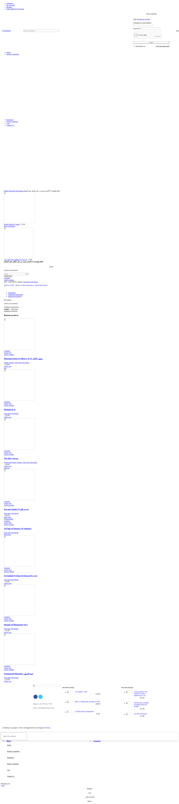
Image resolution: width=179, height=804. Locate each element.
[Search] (116, 31)
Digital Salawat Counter (12, 224)
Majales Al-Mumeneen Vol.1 (16, 625)
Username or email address (142, 23)
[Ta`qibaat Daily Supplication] (70, 714)
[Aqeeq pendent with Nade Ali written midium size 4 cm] (129, 695)
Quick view (8, 353)
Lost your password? (162, 46)
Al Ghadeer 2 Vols (81, 692)
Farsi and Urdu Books (15, 191)
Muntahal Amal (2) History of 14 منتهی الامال (23, 359)
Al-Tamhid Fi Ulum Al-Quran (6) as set (20, 576)
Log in (151, 42)
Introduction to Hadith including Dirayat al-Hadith (141, 704)
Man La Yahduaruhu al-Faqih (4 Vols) (87, 701)
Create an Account (144, 19)
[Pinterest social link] (10, 288)
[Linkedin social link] (13, 288)
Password (137, 29)
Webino (47, 728)
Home (6, 191)
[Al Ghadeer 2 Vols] (70, 694)
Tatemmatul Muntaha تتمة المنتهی (18, 674)
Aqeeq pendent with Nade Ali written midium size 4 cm (140, 693)
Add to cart (8, 276)
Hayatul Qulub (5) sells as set (16, 509)
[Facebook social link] (5, 288)
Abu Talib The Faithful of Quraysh (15, 260)
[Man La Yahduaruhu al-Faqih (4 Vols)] (70, 704)
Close (3, 785)
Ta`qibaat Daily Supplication (84, 711)
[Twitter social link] (8, 288)
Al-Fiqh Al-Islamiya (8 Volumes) (17, 529)
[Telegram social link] (15, 288)
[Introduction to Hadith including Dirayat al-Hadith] (129, 706)
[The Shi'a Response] (129, 716)
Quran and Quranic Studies (13, 462)
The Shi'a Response (140, 714)
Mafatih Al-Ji (9, 409)
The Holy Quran (11, 458)
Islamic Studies (9, 363)
